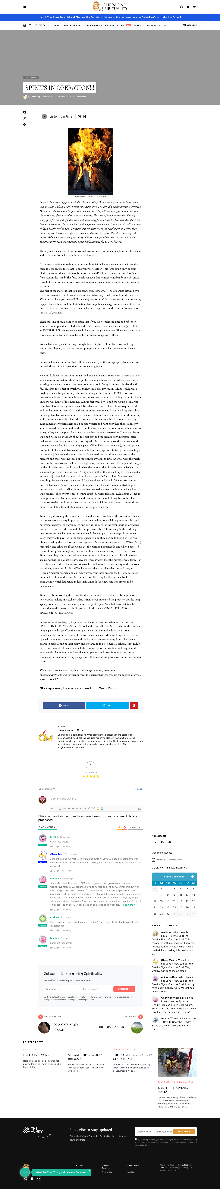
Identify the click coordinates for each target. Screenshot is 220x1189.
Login (139, 789)
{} (89, 808)
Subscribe (192, 25)
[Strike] (64, 808)
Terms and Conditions (106, 1166)
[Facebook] (188, 7)
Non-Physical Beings (183, 1082)
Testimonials (107, 1172)
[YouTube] (194, 7)
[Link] (85, 808)
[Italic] (56, 808)
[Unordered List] (73, 808)
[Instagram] (181, 7)
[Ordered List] (69, 808)
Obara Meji (65, 730)
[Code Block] (81, 808)
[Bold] (52, 808)
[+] (93, 808)
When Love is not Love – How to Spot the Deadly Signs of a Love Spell (172, 936)
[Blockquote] (77, 808)
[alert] (174, 860)
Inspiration (133, 1049)
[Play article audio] (44, 116)
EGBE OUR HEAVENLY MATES (173, 1089)
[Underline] (60, 808)
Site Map (131, 1172)
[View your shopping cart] (24, 25)
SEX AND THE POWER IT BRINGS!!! (85, 1057)
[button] (24, 7)
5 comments (81, 97)
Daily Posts (31, 77)
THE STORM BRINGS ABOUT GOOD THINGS (132, 1057)
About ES (79, 1165)
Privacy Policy (133, 1165)
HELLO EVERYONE (36, 1055)
